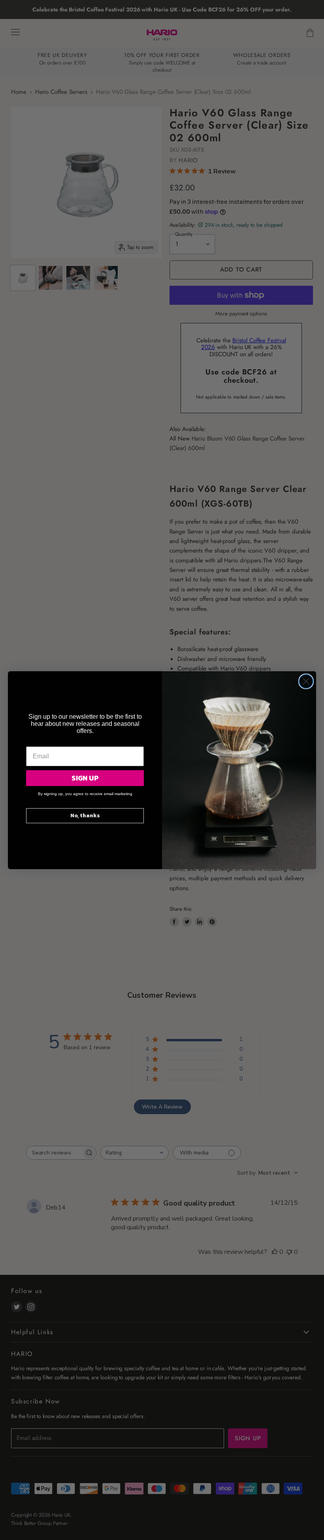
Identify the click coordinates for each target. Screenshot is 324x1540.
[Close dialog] (306, 681)
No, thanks (85, 815)
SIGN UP (85, 778)
